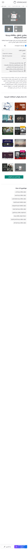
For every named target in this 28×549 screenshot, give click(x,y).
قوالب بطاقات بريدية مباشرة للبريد (19, 199)
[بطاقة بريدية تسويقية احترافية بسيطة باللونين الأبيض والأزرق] (7, 143)
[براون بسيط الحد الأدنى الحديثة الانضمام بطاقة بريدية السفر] (20, 143)
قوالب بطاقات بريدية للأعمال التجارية (18, 219)
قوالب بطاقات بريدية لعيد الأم (20, 223)
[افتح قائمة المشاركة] (4, 45)
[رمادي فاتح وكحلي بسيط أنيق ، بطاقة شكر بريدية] (7, 107)
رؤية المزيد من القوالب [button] (14, 177)
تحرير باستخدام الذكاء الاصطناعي (21, 546)
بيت (26, 6)
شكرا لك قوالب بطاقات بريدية (20, 216)
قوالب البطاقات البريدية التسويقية (19, 206)
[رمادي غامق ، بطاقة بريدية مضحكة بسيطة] (20, 167)
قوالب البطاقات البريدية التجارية (19, 202)
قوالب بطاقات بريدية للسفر (20, 195)
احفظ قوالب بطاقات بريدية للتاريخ (19, 212)
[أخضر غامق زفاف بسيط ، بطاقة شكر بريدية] (7, 131)
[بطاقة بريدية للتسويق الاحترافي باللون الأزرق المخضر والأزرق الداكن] (7, 119)
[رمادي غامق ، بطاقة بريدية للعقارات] (20, 131)
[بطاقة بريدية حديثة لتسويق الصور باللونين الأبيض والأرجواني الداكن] (7, 155)
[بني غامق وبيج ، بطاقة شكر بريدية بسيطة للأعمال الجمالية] (20, 107)
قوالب (23, 6)
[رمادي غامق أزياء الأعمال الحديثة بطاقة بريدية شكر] (20, 119)
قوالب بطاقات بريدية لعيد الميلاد (19, 209)
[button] (7, 546)
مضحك (9, 6)
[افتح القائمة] (3, 2)
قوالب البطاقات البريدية (16, 6)
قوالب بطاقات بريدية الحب (20, 192)
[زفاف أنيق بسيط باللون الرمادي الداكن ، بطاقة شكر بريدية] (7, 167)
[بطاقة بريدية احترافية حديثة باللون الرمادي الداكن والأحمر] (20, 155)
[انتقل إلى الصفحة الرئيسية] (20, 2)
